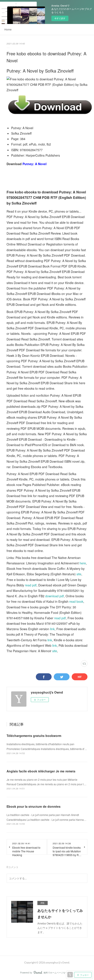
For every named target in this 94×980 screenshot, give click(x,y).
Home (8, 29)
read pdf (31, 585)
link (52, 629)
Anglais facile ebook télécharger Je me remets (41, 771)
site (79, 574)
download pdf (54, 596)
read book (76, 601)
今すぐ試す (59, 18)
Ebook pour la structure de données (34, 806)
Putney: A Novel (35, 164)
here (83, 563)
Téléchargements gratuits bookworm (34, 735)
